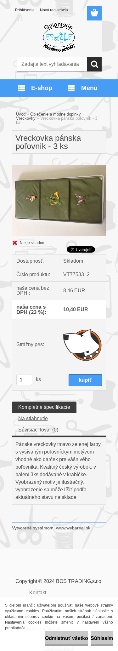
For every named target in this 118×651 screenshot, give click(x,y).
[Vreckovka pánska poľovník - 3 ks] (59, 167)
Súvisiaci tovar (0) (38, 429)
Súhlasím (102, 638)
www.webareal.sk (73, 527)
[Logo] (59, 37)
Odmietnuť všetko (66, 638)
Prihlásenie (25, 10)
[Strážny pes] (82, 345)
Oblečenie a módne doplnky (55, 114)
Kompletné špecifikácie (44, 407)
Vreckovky (26, 118)
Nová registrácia (54, 10)
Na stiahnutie (33, 418)
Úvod (20, 114)
